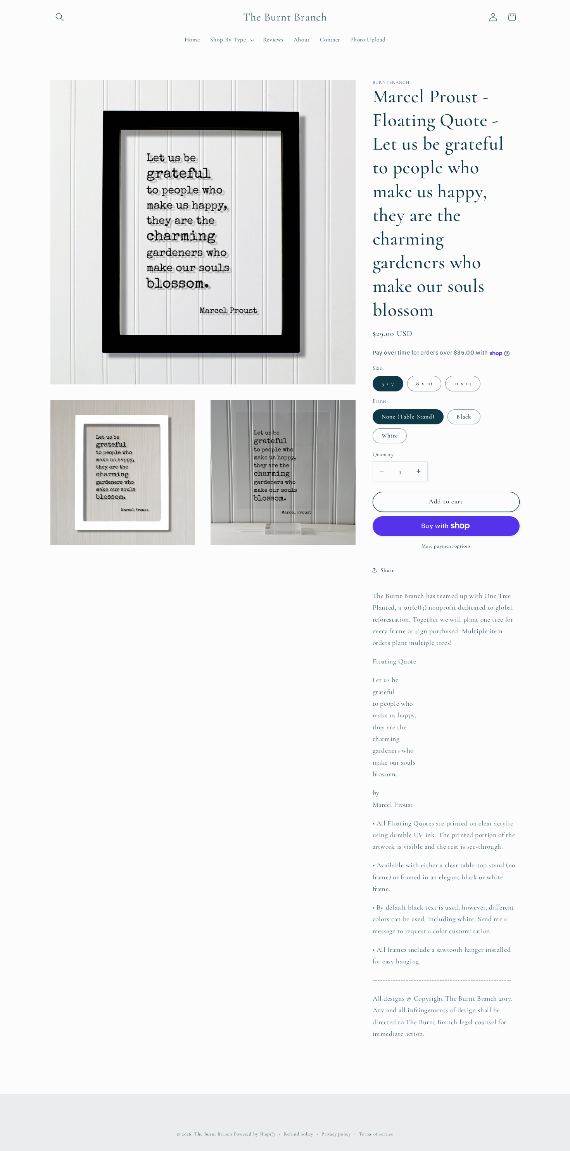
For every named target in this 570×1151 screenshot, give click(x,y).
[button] (59, 17)
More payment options (446, 546)
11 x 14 (463, 383)
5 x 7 (388, 383)
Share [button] (387, 570)
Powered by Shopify (255, 1134)
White (390, 435)
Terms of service (376, 1134)
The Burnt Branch (213, 1134)
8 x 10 (424, 383)
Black (464, 416)
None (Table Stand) (408, 416)
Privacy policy (336, 1134)
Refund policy (298, 1134)
